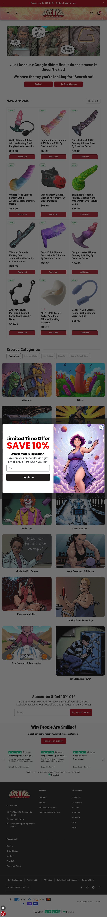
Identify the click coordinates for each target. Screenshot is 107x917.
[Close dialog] (101, 427)
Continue (28, 477)
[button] (3, 908)
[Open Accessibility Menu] (3, 913)
